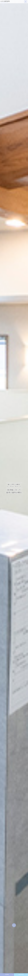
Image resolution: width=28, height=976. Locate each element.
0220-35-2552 (21, 974)
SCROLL (14, 925)
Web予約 (7, 974)
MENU (25, 1)
